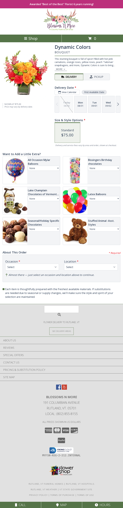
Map (63, 505)
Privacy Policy (38, 495)
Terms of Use (85, 495)
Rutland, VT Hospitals (80, 483)
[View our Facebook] (58, 388)
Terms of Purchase (62, 495)
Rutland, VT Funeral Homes (46, 483)
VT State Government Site (76, 489)
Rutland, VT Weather (44, 489)
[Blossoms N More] (61, 29)
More (59, 69)
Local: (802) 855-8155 (61, 414)
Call (21, 505)
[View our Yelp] (64, 388)
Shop (33, 38)
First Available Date (94, 92)
